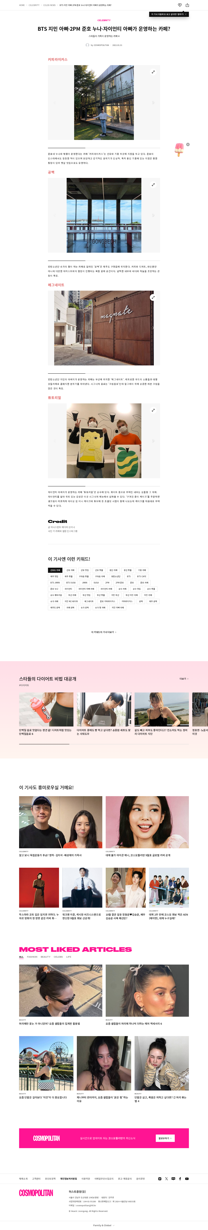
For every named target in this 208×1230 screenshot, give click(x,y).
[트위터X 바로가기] (167, 1179)
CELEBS (58, 957)
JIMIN (84, 582)
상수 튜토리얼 (56, 595)
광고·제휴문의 (125, 1178)
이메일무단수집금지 (104, 1178)
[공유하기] (187, 5)
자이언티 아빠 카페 (86, 588)
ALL (21, 957)
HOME (22, 5)
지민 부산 (115, 595)
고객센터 (36, 1178)
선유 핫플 (99, 570)
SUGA (96, 582)
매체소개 (23, 1178)
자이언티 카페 (106, 588)
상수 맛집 (137, 588)
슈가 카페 (54, 601)
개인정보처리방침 (68, 1178)
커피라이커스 (127, 601)
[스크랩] (180, 5)
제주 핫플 (68, 576)
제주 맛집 (54, 576)
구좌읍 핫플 (84, 576)
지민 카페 (148, 595)
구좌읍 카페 (100, 576)
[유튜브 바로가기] (187, 1179)
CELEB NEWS (49, 5)
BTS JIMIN (55, 582)
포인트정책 (50, 1178)
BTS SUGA (71, 582)
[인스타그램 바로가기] (160, 1179)
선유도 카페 (55, 570)
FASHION (32, 957)
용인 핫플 (128, 570)
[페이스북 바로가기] (180, 1179)
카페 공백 (70, 607)
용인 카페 (113, 570)
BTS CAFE (141, 576)
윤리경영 (140, 1178)
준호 (132, 582)
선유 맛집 (85, 570)
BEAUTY (45, 957)
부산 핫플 (101, 595)
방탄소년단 (115, 576)
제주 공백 (153, 601)
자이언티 (68, 588)
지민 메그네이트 (71, 601)
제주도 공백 (55, 607)
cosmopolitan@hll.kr (86, 1205)
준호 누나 (54, 588)
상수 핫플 (151, 588)
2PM (107, 582)
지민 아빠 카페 (118, 607)
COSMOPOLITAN (101, 45)
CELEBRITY (34, 5)
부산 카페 (72, 595)
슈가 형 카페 (100, 607)
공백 (141, 601)
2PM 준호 (120, 582)
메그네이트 (89, 601)
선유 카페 (70, 570)
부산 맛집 (86, 595)
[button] (153, 102)
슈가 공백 (85, 607)
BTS (129, 576)
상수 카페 (122, 588)
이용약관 (86, 1178)
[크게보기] (153, 72)
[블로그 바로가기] (173, 1179)
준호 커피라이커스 (107, 601)
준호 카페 (144, 582)
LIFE (68, 957)
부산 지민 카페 (132, 595)
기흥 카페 (142, 570)
